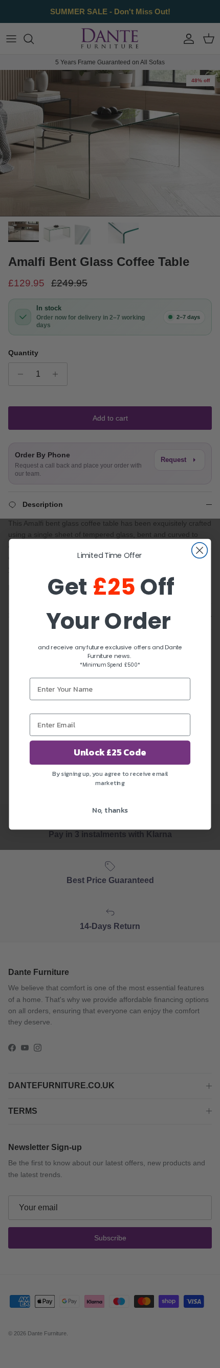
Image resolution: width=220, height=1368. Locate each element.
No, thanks (110, 809)
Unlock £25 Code (110, 752)
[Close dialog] (200, 550)
